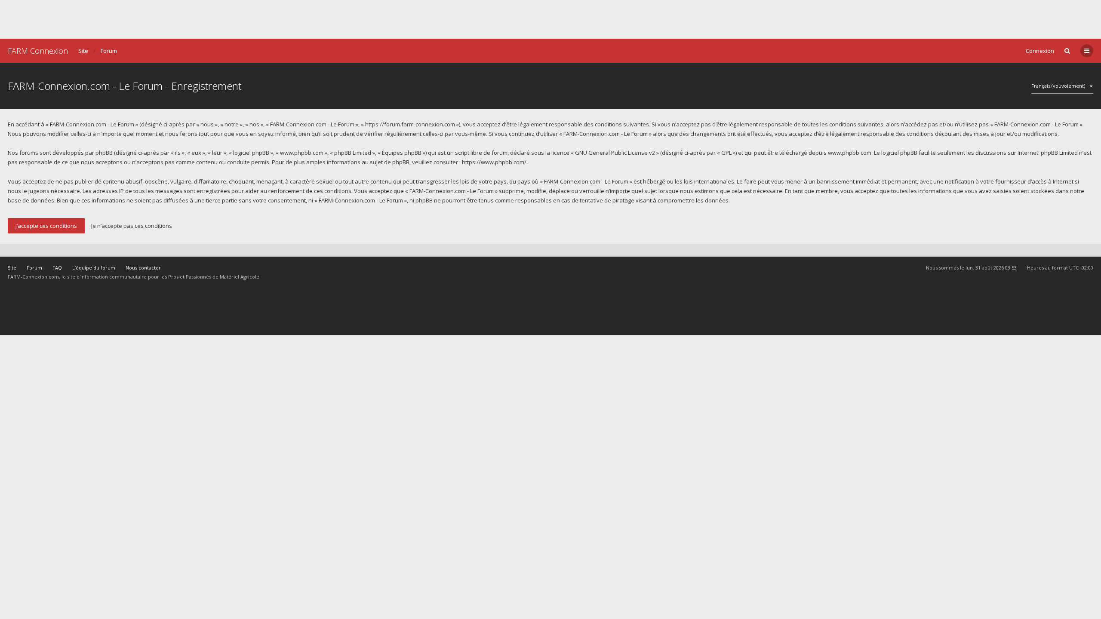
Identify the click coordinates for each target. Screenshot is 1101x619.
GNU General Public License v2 (615, 152)
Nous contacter (143, 267)
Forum (109, 51)
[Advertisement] (550, 19)
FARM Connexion (38, 51)
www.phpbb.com (849, 152)
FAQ (57, 267)
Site (83, 51)
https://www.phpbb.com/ (494, 162)
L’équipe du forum (93, 267)
